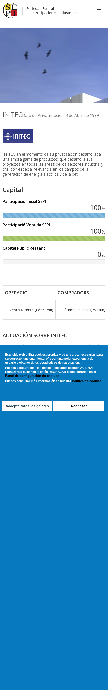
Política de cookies (86, 381)
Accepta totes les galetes (27, 406)
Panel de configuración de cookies (32, 376)
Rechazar (79, 406)
